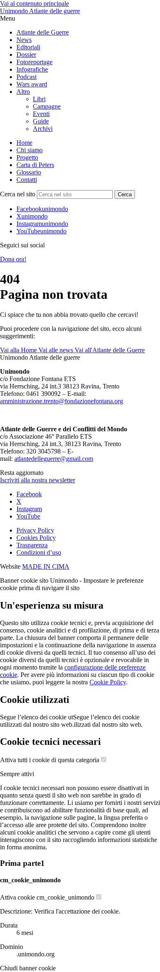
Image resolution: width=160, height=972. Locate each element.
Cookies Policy (36, 537)
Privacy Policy (35, 530)
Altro (23, 91)
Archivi (43, 128)
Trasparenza (32, 545)
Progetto (27, 157)
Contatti (26, 179)
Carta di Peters (35, 164)
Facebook (29, 494)
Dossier (26, 54)
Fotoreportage (34, 61)
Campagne (47, 106)
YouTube (28, 516)
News (24, 39)
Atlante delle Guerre (42, 32)
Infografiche (32, 69)
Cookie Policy (107, 682)
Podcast (26, 76)
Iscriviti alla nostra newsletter (37, 480)
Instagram (29, 508)
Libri (39, 98)
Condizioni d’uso (38, 552)
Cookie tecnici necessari (50, 741)
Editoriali (28, 47)
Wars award (31, 84)
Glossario (28, 172)
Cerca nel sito (17, 194)
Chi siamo (29, 149)
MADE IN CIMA (45, 566)
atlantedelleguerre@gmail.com (53, 458)
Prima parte (22, 863)
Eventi (41, 113)
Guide (41, 121)
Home (24, 142)
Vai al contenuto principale (34, 3)
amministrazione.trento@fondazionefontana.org (61, 401)
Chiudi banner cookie (28, 968)
